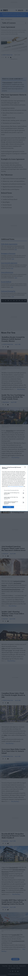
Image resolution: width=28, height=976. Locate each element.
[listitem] (14, 490)
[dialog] (14, 488)
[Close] (25, 467)
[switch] (23, 493)
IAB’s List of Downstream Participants (15, 486)
